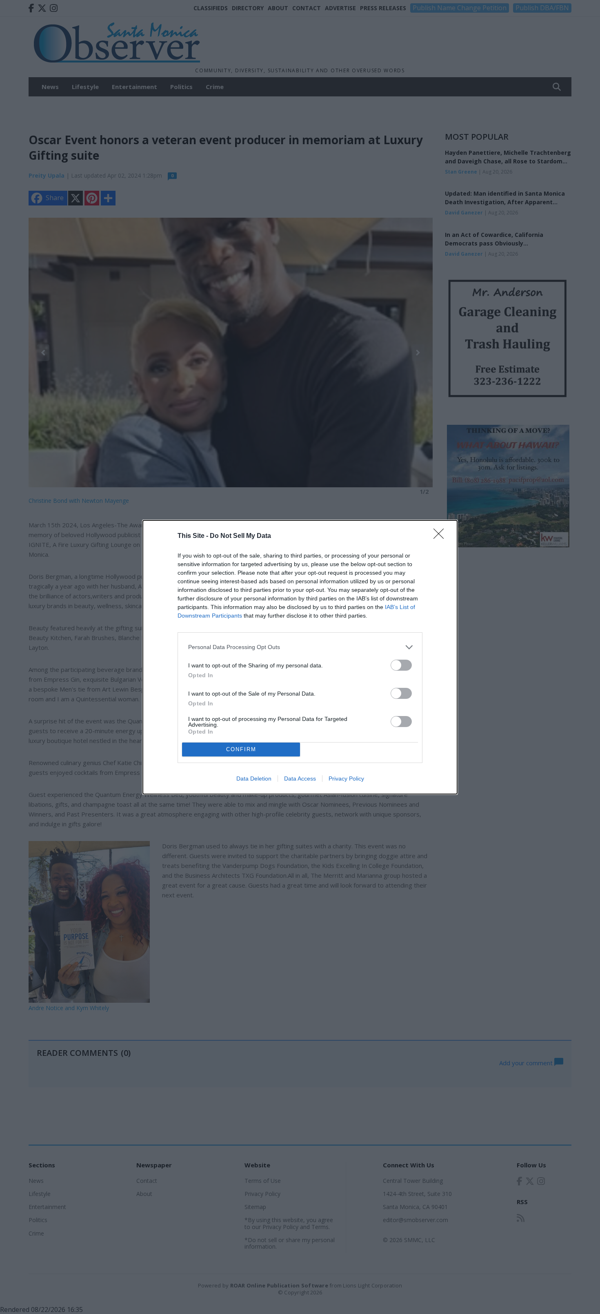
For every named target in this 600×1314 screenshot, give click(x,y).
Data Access (300, 778)
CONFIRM (241, 749)
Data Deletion (253, 778)
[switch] (401, 665)
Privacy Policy (346, 778)
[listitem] (300, 647)
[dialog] (300, 657)
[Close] (441, 536)
